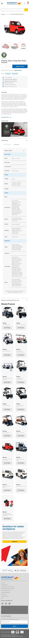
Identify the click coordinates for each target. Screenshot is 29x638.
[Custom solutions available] (3, 79)
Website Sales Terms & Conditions (7, 588)
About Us (3, 583)
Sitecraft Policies (4, 584)
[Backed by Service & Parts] (3, 81)
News (2, 598)
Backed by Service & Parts (11, 81)
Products (3, 14)
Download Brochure (5, 117)
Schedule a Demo (18, 70)
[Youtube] (9, 603)
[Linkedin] (6, 603)
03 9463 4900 (5, 538)
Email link (16, 73)
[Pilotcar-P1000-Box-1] (14, 27)
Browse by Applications (5, 592)
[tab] (7, 144)
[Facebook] (2, 603)
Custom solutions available (11, 79)
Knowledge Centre (4, 596)
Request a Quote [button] (20, 66)
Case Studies (3, 594)
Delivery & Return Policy (5, 590)
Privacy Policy (8, 636)
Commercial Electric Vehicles (17, 14)
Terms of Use (3, 636)
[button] (14, 140)
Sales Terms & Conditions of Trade (7, 586)
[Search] (26, 9)
